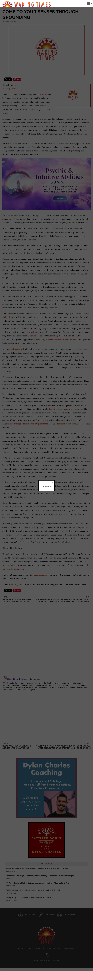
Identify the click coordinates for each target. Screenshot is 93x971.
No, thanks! (46, 487)
